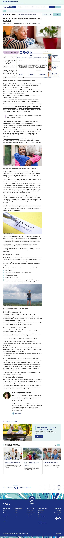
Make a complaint (57, 512)
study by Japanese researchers (11, 139)
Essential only (31, 74)
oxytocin (33, 196)
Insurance (20, 6)
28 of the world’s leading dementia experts (17, 133)
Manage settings (43, 74)
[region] (32, 65)
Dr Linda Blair (22, 183)
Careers (4, 512)
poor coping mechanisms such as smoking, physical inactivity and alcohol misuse (22, 108)
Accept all (21, 74)
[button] (53, 445)
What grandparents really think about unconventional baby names (55, 57)
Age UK (5, 372)
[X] (56, 518)
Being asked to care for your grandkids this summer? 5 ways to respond (55, 66)
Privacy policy (40, 514)
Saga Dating (29, 514)
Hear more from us (30, 510)
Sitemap (39, 525)
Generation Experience (31, 512)
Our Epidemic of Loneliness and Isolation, (21, 172)
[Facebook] (59, 518)
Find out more (39, 436)
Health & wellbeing (18, 11)
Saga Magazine (10, 11)
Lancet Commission (21, 131)
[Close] (61, 1)
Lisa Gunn (10, 101)
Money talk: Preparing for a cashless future (55, 75)
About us (4, 510)
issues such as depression (9, 108)
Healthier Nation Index (30, 84)
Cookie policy (40, 512)
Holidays (27, 6)
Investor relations (6, 514)
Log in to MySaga (58, 514)
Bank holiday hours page (11, 3)
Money (37, 6)
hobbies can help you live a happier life (30, 364)
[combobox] (29, 14)
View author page (18, 413)
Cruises (32, 6)
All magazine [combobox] (45, 14)
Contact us (59, 510)
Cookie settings (41, 510)
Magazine (43, 6)
